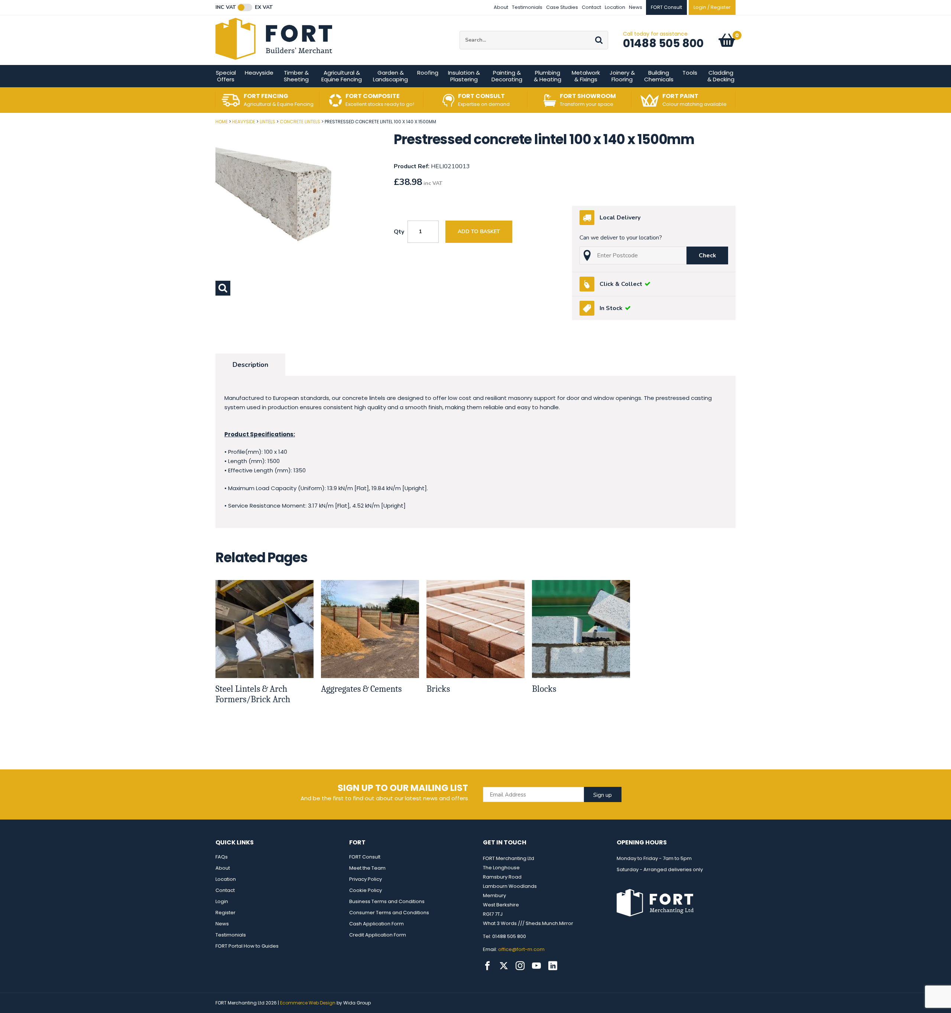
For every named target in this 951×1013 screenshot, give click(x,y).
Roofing (427, 72)
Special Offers (226, 76)
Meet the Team (367, 868)
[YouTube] (536, 965)
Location (615, 7)
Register (225, 912)
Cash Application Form (376, 923)
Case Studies (562, 7)
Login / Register (712, 7)
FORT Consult (364, 856)
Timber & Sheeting (296, 76)
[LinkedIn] (552, 965)
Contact (591, 7)
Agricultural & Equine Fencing (341, 76)
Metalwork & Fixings (586, 76)
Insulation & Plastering (464, 76)
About (501, 7)
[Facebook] (487, 965)
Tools (689, 72)
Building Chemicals (659, 76)
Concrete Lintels (300, 121)
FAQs (221, 856)
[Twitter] (503, 965)
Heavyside (259, 72)
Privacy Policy (365, 879)
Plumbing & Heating (547, 76)
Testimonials (527, 7)
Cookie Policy (365, 890)
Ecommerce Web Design (307, 1003)
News (635, 7)
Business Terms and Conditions (387, 901)
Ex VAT (264, 7)
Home (221, 121)
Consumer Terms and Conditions (389, 912)
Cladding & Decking (720, 76)
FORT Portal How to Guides (247, 946)
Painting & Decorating (506, 76)
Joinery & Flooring (622, 76)
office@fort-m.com (521, 949)
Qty (399, 232)
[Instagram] (520, 965)
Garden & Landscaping (390, 76)
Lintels (267, 121)
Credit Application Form (377, 934)
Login (221, 901)
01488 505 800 (663, 43)
